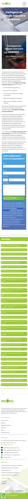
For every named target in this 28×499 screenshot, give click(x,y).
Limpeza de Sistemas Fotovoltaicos (9, 475)
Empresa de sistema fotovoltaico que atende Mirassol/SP (12, 300)
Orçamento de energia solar (8, 371)
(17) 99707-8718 (7, 455)
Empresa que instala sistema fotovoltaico (11, 245)
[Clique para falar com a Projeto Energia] (3, 495)
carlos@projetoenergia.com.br (10, 452)
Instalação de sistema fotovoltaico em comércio (13, 254)
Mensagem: (6, 183)
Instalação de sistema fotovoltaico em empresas (13, 317)
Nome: (4, 163)
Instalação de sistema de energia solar (11, 262)
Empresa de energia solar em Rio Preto (11, 271)
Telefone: (5, 176)
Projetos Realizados (6, 425)
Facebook (3, 483)
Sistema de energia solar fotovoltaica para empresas (11, 354)
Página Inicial (4, 420)
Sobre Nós (3, 427)
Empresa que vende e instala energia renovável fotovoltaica (13, 312)
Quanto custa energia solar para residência (12, 266)
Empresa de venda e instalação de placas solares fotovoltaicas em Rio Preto (13, 306)
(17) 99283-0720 (16, 455)
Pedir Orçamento (5, 432)
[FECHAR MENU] (24, 3)
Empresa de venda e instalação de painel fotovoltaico (11, 339)
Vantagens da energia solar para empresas (12, 380)
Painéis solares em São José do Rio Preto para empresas (12, 334)
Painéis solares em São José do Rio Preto (11, 295)
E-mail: (4, 170)
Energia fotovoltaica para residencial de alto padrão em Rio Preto (12, 290)
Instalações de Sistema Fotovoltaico (10, 467)
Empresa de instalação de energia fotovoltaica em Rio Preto (13, 322)
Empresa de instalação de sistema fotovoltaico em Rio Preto (13, 280)
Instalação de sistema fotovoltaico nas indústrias (13, 258)
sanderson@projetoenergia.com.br (11, 450)
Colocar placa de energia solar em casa (11, 344)
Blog (2, 430)
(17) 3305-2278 (7, 457)
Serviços (3, 423)
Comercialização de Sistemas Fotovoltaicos (12, 465)
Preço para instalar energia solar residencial (12, 275)
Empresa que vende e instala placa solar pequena (13, 384)
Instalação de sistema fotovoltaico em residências (13, 249)
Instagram (3, 481)
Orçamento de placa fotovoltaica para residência (13, 376)
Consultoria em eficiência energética (10, 472)
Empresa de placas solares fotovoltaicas (11, 348)
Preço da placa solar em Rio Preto (9, 367)
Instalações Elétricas (6, 470)
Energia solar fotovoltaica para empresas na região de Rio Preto (13, 328)
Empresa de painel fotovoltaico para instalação (12, 363)
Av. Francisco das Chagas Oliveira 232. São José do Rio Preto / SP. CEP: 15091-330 (13, 441)
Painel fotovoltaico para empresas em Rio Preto (12, 359)
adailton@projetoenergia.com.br (11, 447)
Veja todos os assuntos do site (14, 491)
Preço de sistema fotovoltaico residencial (11, 285)
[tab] (14, 491)
